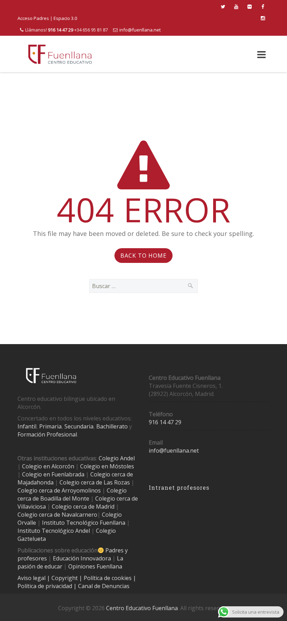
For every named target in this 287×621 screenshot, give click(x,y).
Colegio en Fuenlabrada (53, 474)
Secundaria (78, 426)
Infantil (27, 426)
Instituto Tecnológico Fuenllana (83, 522)
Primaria (50, 426)
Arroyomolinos (81, 490)
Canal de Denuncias (103, 586)
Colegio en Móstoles (107, 466)
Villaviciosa (32, 506)
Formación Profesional (47, 434)
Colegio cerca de (39, 490)
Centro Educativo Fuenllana (142, 608)
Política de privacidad (46, 586)
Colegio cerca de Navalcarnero (57, 514)
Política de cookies (108, 578)
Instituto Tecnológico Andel (54, 531)
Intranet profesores (179, 487)
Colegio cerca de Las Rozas (94, 482)
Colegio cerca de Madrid (83, 506)
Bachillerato (112, 426)
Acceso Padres (33, 18)
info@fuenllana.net (140, 30)
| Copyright (63, 578)
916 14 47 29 (165, 422)
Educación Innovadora (82, 558)
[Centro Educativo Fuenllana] (60, 54)
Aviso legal (32, 578)
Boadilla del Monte (64, 498)
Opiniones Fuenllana (95, 566)
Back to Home (143, 255)
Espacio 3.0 (65, 18)
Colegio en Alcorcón (48, 466)
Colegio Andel (117, 458)
